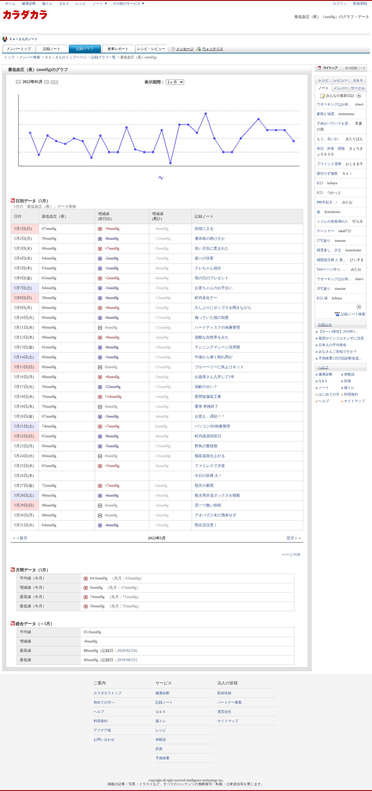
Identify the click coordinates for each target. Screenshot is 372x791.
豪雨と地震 (325, 114)
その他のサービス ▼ (128, 3)
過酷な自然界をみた (212, 337)
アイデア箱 (102, 730)
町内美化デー (206, 298)
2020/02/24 (126, 651)
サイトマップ (354, 401)
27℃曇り (323, 241)
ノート (323, 88)
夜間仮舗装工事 (208, 397)
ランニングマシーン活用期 (217, 347)
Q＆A (323, 381)
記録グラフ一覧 (103, 57)
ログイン (340, 3)
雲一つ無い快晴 (208, 505)
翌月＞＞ (294, 538)
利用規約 (351, 394)
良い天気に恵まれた (212, 248)
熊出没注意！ (206, 525)
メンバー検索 (29, 57)
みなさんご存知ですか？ (338, 352)
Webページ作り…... (331, 269)
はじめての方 (329, 394)
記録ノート (51, 49)
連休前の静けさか (210, 239)
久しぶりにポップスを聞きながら (223, 308)
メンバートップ (18, 49)
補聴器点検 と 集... (331, 260)
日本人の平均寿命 (332, 345)
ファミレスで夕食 (210, 466)
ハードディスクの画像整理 (217, 327)
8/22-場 (322, 298)
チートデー (325, 231)
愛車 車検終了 (206, 407)
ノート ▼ (100, 3)
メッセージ (185, 49)
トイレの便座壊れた (332, 221)
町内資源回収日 (208, 436)
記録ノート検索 (353, 314)
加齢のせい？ (206, 387)
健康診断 (29, 3)
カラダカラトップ (107, 693)
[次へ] (359, 96)
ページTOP (291, 555)
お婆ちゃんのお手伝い (214, 288)
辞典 (347, 381)
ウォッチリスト (212, 50)
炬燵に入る (204, 229)
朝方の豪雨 (204, 486)
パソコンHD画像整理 (212, 426)
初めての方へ (104, 702)
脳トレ (47, 3)
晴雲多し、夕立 (329, 250)
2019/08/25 (126, 660)
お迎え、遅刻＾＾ (210, 416)
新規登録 (360, 3)
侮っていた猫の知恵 (212, 318)
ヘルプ (323, 367)
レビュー (341, 80)
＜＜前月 (19, 538)
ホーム (10, 3)
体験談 (349, 374)
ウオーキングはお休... (334, 104)
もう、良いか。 (329, 139)
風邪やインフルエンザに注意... (342, 338)
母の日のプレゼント (212, 278)
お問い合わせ (104, 740)
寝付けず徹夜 (327, 173)
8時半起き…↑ (327, 202)
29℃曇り (323, 289)
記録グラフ (85, 49)
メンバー (341, 88)
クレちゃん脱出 (208, 268)
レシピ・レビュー (151, 49)
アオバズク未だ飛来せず (215, 515)
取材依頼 (224, 693)
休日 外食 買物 (331, 148)
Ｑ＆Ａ (64, 3)
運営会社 (224, 712)
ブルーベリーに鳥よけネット (219, 367)
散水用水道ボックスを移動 (217, 495)
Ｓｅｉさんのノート (23, 39)
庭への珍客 (204, 258)
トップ (9, 57)
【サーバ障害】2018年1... (338, 332)
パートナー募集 (229, 702)
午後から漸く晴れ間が (214, 357)
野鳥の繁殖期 (206, 446)
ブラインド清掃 (329, 164)
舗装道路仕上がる (210, 456)
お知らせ (325, 325)
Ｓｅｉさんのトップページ (66, 57)
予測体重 (162, 758)
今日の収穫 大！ (208, 476)
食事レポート (118, 49)
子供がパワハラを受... (334, 123)
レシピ (81, 3)
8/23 (320, 183)
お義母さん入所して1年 (215, 377)
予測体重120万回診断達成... (340, 358)
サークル (358, 88)
